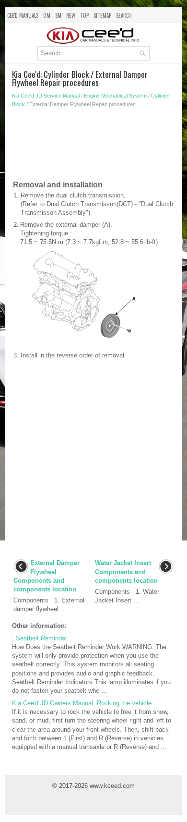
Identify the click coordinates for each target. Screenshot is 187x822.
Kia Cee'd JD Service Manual (46, 95)
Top (84, 15)
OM (46, 15)
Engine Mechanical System (115, 95)
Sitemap (102, 15)
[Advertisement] (93, 146)
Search (124, 15)
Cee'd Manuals (22, 15)
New (70, 15)
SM (58, 15)
